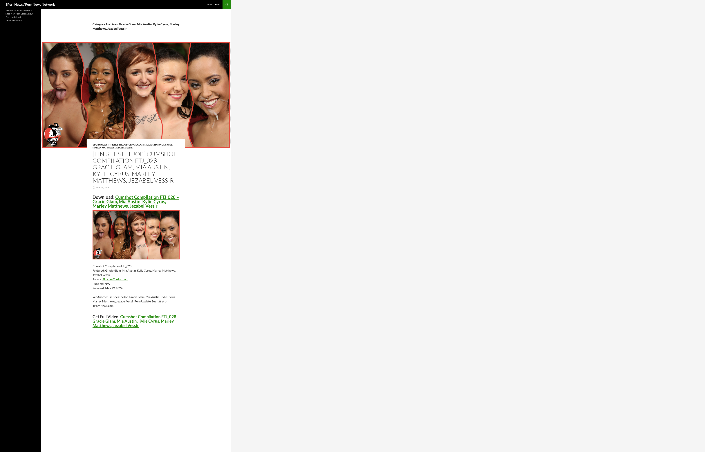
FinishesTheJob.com (115, 279)
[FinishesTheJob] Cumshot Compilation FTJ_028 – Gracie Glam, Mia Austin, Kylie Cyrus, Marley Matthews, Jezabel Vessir (134, 167)
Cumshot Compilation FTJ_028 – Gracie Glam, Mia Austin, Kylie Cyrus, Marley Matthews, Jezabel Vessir (136, 201)
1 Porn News (100, 144)
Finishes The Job (118, 144)
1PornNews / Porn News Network (30, 4)
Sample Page (213, 4)
